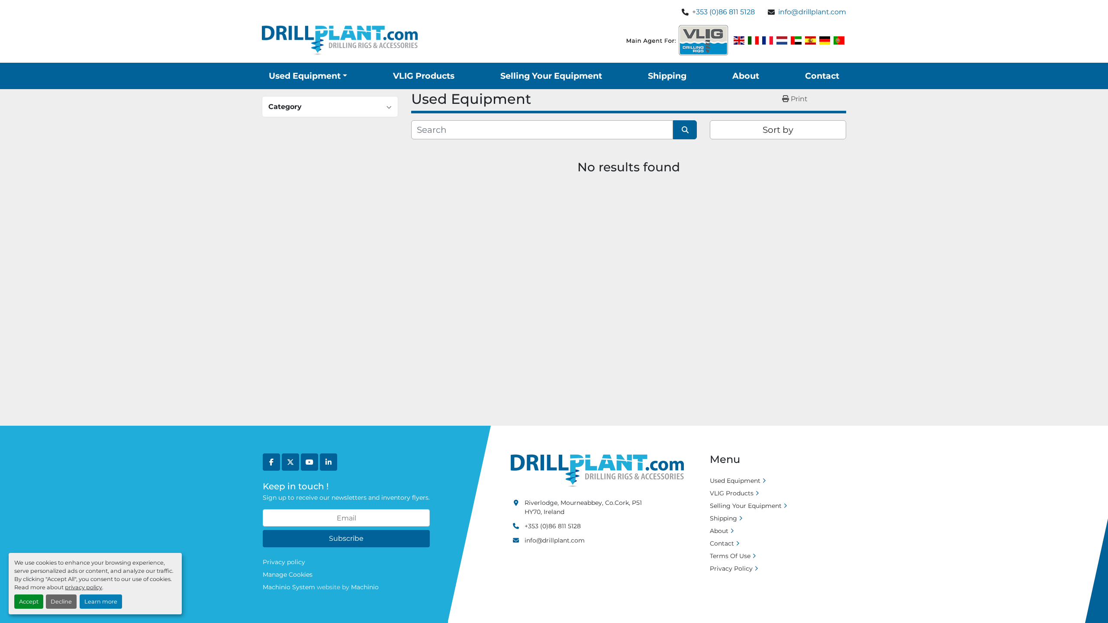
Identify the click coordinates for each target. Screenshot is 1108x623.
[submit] (685, 129)
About (745, 76)
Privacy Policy (731, 568)
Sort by (778, 130)
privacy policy (83, 587)
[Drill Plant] (597, 470)
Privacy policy (284, 562)
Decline (61, 601)
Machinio (365, 587)
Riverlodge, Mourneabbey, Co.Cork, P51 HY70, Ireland (583, 507)
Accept (29, 601)
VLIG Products (423, 76)
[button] (308, 76)
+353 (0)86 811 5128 (723, 12)
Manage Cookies (287, 574)
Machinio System (289, 587)
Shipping (667, 76)
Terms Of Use (730, 556)
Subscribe (346, 538)
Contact (822, 76)
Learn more (100, 601)
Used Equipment (305, 76)
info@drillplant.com (812, 12)
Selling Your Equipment (551, 76)
